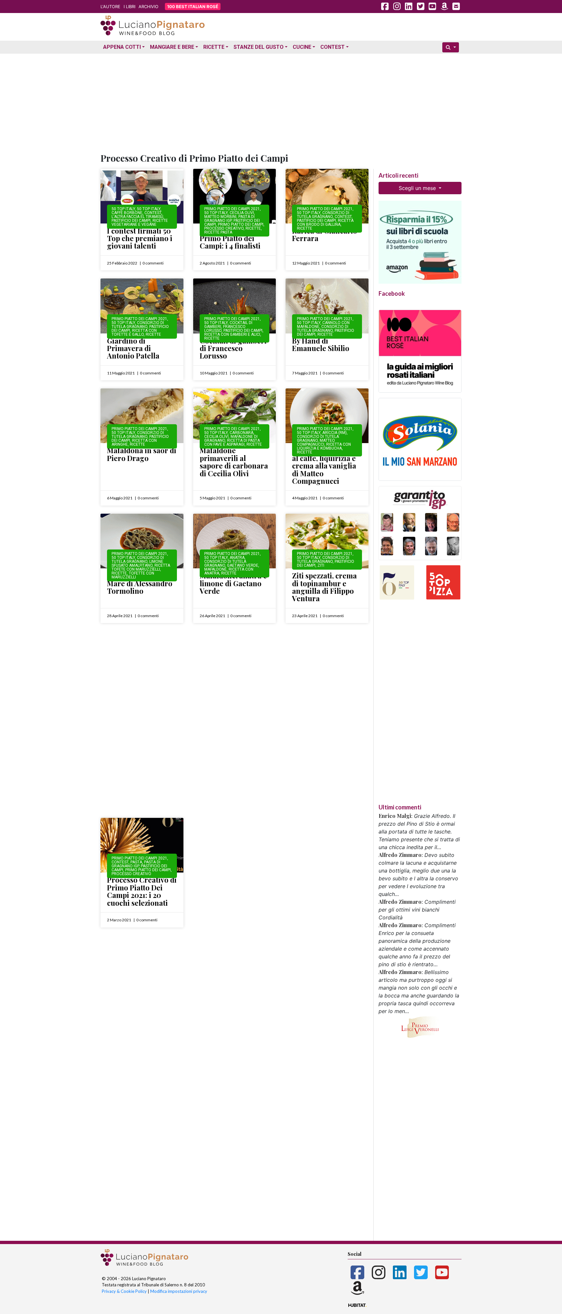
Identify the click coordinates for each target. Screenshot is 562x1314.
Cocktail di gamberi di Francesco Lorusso (233, 348)
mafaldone (215, 569)
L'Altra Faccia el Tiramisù (137, 216)
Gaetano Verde (242, 565)
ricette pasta (218, 232)
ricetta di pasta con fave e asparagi (232, 442)
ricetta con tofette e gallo (134, 332)
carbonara (241, 432)
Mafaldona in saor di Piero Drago (141, 454)
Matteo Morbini (220, 216)
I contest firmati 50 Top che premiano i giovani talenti (139, 238)
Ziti (320, 565)
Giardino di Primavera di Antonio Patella (133, 348)
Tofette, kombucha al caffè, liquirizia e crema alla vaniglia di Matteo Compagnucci (324, 465)
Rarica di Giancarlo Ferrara (324, 234)
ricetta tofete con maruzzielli (141, 567)
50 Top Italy (123, 209)
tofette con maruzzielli (133, 575)
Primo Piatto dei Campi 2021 (232, 209)
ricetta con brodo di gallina (325, 222)
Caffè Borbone (127, 212)
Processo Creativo (224, 228)
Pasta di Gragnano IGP (229, 218)
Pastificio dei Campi (131, 220)
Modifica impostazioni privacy (178, 1291)
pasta (136, 862)
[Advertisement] (281, 101)
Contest (332, 47)
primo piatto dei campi (240, 224)
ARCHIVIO (148, 6)
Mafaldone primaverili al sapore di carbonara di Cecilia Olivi (234, 461)
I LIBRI (129, 6)
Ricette (213, 47)
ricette (253, 228)
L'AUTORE (110, 6)
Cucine (302, 47)
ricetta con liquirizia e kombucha (324, 446)
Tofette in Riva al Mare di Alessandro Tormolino (139, 583)
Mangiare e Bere (172, 47)
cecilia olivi (242, 212)
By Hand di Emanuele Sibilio (320, 344)
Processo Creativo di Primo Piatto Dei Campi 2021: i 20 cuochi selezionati (142, 891)
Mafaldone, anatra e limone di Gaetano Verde (233, 583)
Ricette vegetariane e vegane (140, 222)
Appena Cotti (122, 47)
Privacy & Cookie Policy (124, 1291)
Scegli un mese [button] (418, 188)
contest (152, 212)
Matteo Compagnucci (316, 442)
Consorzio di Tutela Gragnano (323, 214)
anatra (237, 557)
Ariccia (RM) (334, 432)
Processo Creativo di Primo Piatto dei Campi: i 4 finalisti (234, 238)
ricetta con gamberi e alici (232, 334)
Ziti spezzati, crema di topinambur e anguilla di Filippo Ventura (324, 587)
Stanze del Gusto (259, 47)
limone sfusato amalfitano (137, 563)
